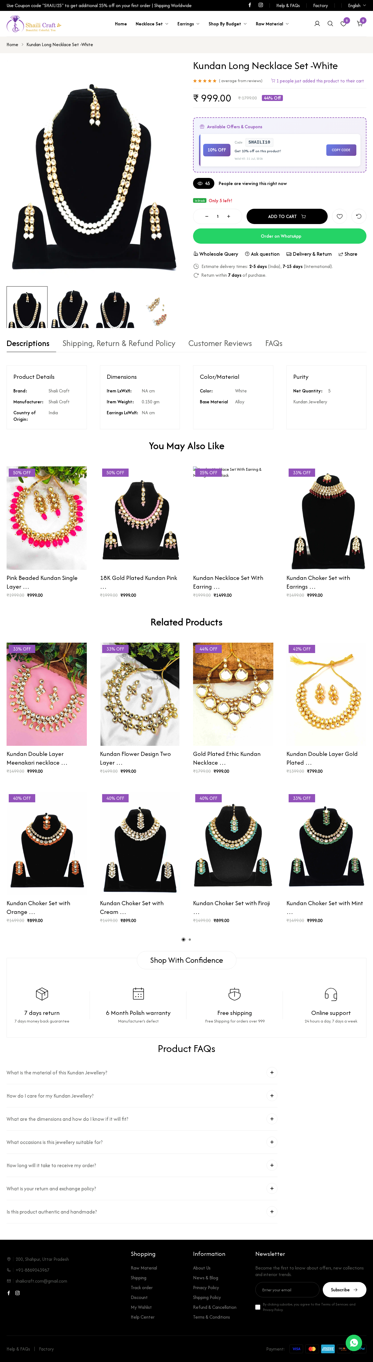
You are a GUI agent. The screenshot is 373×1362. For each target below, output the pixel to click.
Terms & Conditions (211, 1317)
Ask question (265, 254)
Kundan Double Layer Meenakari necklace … (37, 758)
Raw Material (269, 23)
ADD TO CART (282, 216)
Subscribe (340, 1289)
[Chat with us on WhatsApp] (354, 1343)
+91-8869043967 (32, 1270)
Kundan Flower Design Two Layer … (135, 758)
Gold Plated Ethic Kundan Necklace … (226, 758)
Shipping (138, 1277)
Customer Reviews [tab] (220, 344)
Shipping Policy (207, 1297)
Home (121, 23)
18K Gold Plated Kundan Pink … (138, 582)
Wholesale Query (218, 254)
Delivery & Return (312, 254)
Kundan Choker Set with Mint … (324, 907)
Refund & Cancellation (214, 1307)
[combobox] (357, 5)
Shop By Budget (225, 23)
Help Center (143, 1317)
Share (351, 254)
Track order (142, 1287)
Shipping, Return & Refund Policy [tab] (119, 344)
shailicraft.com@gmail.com (41, 1281)
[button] (183, 939)
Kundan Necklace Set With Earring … (228, 582)
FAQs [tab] (274, 344)
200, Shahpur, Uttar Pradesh (42, 1259)
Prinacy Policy (206, 1287)
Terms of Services (334, 1304)
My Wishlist (141, 1307)
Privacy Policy (273, 1309)
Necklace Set (149, 23)
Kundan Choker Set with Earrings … (318, 582)
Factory (320, 5)
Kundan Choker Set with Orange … (38, 907)
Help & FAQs (288, 5)
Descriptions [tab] (28, 344)
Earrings (185, 23)
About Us (202, 1268)
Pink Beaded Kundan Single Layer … (42, 582)
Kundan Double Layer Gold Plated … (322, 758)
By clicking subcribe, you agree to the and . (309, 1307)
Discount (139, 1297)
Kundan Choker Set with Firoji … (231, 907)
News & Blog (205, 1277)
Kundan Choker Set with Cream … (132, 907)
